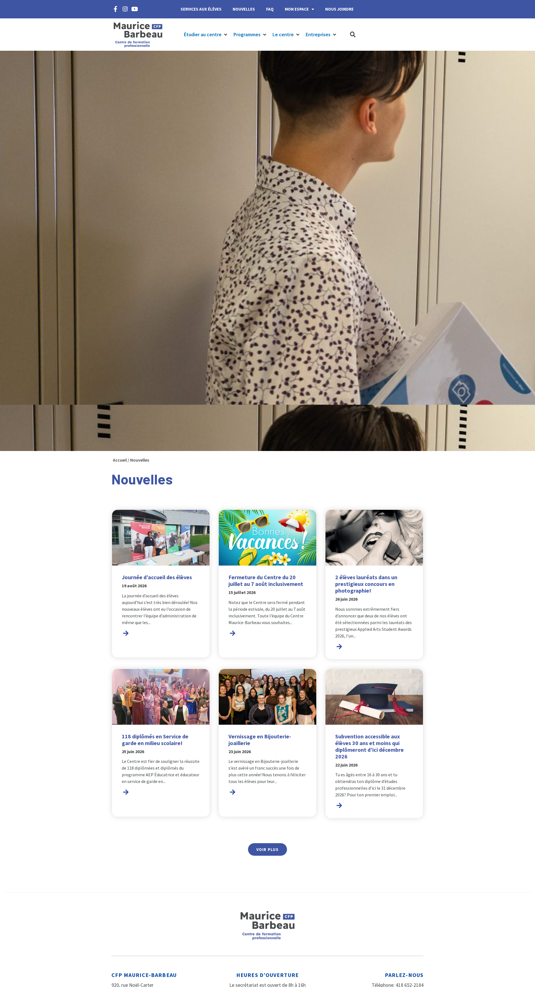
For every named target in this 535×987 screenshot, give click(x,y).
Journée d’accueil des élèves (157, 577)
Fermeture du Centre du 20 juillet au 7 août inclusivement (265, 580)
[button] (206, 35)
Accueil (120, 460)
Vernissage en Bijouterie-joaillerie (259, 739)
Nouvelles (244, 9)
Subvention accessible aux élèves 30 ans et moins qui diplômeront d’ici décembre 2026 (369, 746)
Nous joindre (339, 9)
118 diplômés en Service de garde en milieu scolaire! (155, 739)
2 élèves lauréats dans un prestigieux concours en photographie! (366, 584)
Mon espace (297, 9)
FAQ (270, 9)
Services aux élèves (201, 9)
